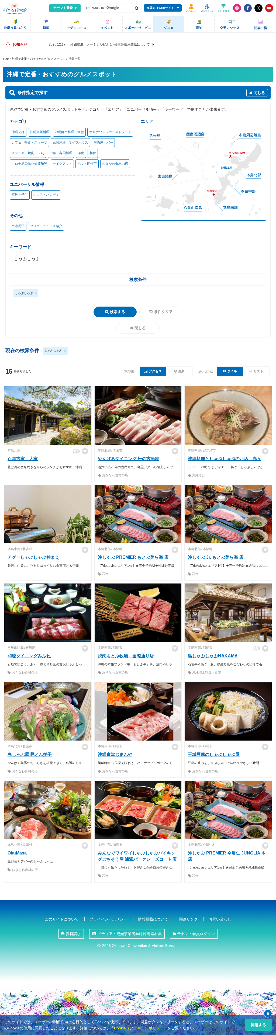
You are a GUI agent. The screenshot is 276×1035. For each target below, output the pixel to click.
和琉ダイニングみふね (29, 656)
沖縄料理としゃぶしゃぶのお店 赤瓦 (224, 458)
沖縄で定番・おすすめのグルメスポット (38, 58)
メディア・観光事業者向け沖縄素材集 (130, 934)
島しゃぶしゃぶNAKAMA (213, 656)
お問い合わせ (220, 919)
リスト (258, 371)
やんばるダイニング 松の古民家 (128, 458)
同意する (258, 1025)
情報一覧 (75, 58)
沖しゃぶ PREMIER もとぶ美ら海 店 (133, 557)
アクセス (155, 371)
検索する (117, 312)
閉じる (140, 328)
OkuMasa (17, 853)
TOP (6, 58)
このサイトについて (62, 919)
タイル (232, 371)
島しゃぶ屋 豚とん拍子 (30, 754)
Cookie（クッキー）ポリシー (139, 1028)
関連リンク (188, 919)
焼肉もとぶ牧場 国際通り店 (126, 656)
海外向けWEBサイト (160, 7)
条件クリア (163, 312)
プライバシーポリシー (108, 919)
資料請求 (73, 934)
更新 (181, 371)
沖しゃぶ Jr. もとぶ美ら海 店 (215, 557)
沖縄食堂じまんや (115, 754)
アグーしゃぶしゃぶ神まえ (33, 557)
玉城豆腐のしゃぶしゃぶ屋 (214, 754)
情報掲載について (153, 919)
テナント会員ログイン (196, 934)
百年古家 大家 (23, 458)
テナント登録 (63, 8)
